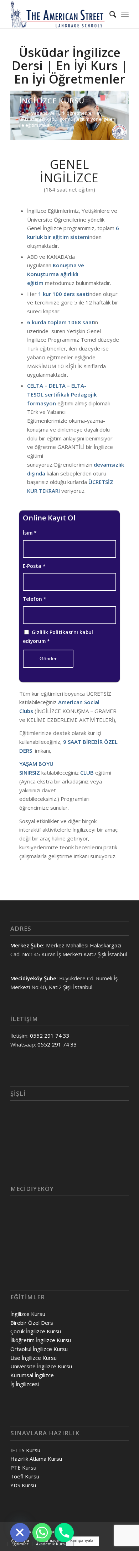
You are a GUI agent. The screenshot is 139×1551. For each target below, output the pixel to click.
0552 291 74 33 (50, 1035)
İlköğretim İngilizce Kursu (40, 1340)
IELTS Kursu (25, 1450)
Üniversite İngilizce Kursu (41, 1366)
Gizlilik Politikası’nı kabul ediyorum (58, 636)
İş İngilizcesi (24, 1383)
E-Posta (34, 566)
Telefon (34, 598)
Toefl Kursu (24, 1476)
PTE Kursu (23, 1467)
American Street (54, 1531)
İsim (30, 532)
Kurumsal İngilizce (32, 1375)
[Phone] (64, 1532)
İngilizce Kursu (27, 1313)
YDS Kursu (23, 1485)
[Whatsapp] (42, 1532)
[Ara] (109, 14)
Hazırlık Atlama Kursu (36, 1458)
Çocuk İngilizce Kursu (35, 1331)
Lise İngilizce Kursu (33, 1357)
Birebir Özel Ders (31, 1322)
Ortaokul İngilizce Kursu (39, 1348)
